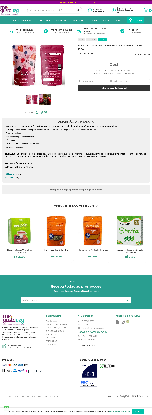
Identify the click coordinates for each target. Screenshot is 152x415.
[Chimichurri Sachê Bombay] (56, 238)
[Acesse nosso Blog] (128, 321)
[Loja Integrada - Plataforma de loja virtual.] (140, 396)
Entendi (138, 411)
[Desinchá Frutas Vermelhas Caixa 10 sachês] (19, 238)
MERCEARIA (91, 40)
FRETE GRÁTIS (52, 341)
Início (81, 40)
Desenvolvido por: (113, 396)
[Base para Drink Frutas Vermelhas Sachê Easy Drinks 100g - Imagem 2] (45, 99)
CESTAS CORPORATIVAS (56, 324)
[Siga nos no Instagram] (123, 321)
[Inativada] (88, 375)
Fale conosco (88, 345)
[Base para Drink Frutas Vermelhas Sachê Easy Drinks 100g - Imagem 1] (32, 99)
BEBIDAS (102, 40)
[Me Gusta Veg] (10, 10)
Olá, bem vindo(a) (124, 8)
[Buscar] (77, 10)
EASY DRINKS (144, 54)
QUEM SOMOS (52, 344)
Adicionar (23, 260)
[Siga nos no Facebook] (118, 321)
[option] (20, 31)
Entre (119, 10)
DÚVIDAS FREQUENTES (56, 328)
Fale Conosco (51, 321)
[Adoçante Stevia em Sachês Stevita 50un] (130, 238)
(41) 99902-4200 (87, 321)
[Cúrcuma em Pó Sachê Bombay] (93, 238)
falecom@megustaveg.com (92, 328)
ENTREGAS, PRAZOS (55, 331)
